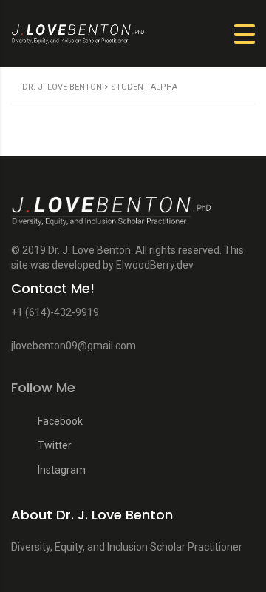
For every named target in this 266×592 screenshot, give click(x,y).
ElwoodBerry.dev (155, 265)
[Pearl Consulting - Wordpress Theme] (133, 217)
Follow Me (43, 388)
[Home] (92, 33)
